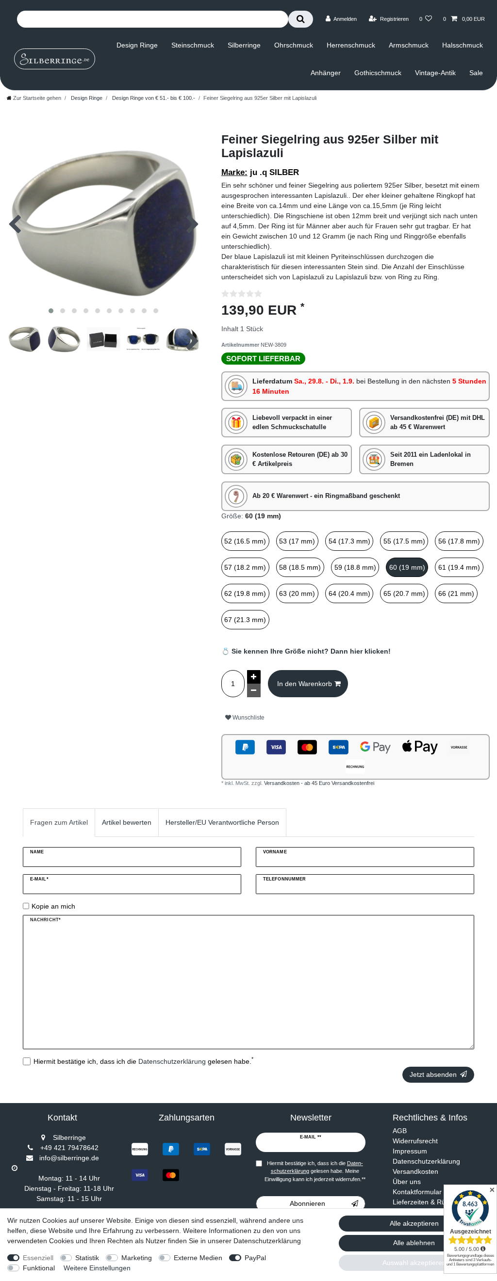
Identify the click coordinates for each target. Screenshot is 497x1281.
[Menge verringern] (254, 690)
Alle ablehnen (414, 1243)
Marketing (136, 1258)
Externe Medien (198, 1258)
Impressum (410, 1151)
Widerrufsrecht (415, 1141)
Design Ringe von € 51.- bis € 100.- (153, 98)
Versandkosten (415, 1171)
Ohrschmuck (293, 45)
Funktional (39, 1268)
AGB (400, 1131)
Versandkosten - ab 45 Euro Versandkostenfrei (319, 783)
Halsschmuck (462, 45)
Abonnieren (307, 1203)
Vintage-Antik (435, 73)
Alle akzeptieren (414, 1223)
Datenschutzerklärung (426, 1161)
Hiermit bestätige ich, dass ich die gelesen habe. (143, 1061)
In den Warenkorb (304, 684)
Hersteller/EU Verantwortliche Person (222, 822)
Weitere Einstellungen (97, 1268)
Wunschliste (248, 717)
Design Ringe (137, 45)
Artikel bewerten (126, 822)
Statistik (87, 1258)
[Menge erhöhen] (254, 677)
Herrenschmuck (351, 45)
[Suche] (300, 19)
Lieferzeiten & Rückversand (435, 1202)
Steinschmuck (192, 45)
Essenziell (38, 1258)
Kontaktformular (417, 1192)
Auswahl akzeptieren (414, 1262)
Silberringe (244, 45)
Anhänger (326, 73)
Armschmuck (409, 45)
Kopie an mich (53, 906)
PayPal (255, 1258)
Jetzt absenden (433, 1074)
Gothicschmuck (377, 73)
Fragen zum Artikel (59, 822)
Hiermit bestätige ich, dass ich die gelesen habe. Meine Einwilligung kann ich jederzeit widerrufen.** (315, 1171)
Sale (476, 73)
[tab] (59, 822)
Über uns (407, 1181)
